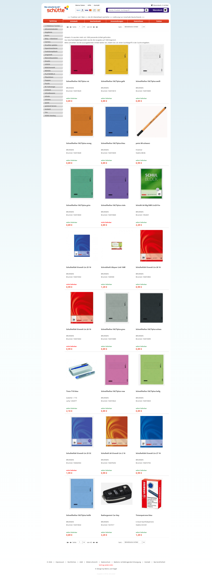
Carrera (47, 42)
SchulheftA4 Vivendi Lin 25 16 (78, 267)
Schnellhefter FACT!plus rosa (113, 391)
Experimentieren (51, 48)
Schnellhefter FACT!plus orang (78, 143)
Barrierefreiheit (159, 562)
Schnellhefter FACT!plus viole (113, 205)
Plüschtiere (49, 77)
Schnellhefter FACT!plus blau (113, 143)
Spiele (47, 103)
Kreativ (47, 61)
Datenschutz (105, 562)
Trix (46, 112)
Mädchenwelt (50, 67)
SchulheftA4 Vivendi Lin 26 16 (78, 329)
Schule (47, 96)
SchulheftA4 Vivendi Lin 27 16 (148, 453)
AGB (81, 562)
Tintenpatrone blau (144, 515)
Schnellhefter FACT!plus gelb (113, 81)
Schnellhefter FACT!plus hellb (78, 515)
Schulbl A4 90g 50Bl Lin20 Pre (148, 205)
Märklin (48, 71)
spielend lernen (50, 106)
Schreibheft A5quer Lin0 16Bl (113, 267)
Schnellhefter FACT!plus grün (78, 205)
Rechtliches (72, 562)
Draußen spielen (51, 45)
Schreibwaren (50, 93)
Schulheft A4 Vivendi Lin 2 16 (113, 453)
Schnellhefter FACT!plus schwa (148, 329)
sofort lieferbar (71, 98)
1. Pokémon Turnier (52, 26)
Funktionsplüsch (51, 51)
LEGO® (47, 64)
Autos (47, 35)
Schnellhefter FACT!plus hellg (148, 391)
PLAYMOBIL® (50, 74)
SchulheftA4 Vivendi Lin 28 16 (148, 267)
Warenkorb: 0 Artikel (160, 5)
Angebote (48, 32)
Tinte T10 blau (72, 391)
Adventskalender (51, 29)
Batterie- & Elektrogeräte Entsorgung (127, 562)
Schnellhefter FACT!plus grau (113, 329)
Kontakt (96, 5)
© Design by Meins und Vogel (106, 569)
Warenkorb (157, 10)
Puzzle (47, 83)
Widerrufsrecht (91, 562)
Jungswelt (48, 55)
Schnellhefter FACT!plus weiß (148, 81)
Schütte (48, 99)
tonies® (48, 109)
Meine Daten (80, 5)
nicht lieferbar (106, 222)
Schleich (48, 90)
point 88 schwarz (143, 143)
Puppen (48, 80)
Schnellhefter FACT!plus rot (77, 81)
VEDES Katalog (50, 115)
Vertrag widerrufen (106, 565)
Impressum (60, 562)
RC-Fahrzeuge (50, 87)
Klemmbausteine (51, 58)
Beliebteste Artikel (131, 27)
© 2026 (49, 562)
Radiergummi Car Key (110, 515)
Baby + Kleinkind (51, 39)
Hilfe (89, 5)
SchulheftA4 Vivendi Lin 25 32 (78, 453)
